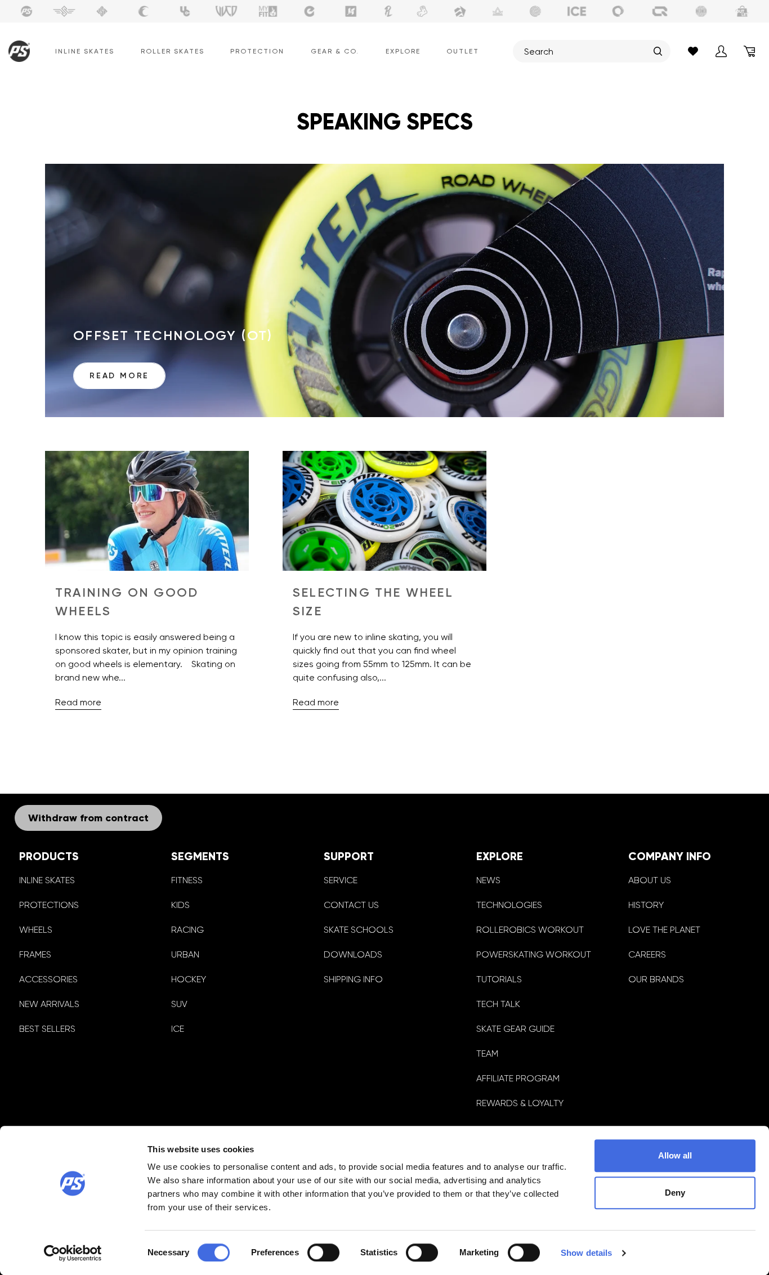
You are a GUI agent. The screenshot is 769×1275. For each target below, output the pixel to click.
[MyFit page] (268, 11)
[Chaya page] (143, 11)
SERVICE (340, 880)
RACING (187, 929)
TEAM (487, 1053)
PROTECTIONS (49, 905)
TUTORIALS (499, 979)
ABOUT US (649, 880)
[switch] (323, 1252)
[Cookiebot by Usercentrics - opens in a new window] (73, 1253)
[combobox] (586, 51)
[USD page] (102, 11)
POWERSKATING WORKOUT (533, 954)
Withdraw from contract (88, 818)
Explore (403, 51)
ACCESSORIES (48, 979)
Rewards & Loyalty (520, 1103)
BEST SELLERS (47, 1028)
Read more (119, 376)
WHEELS (35, 929)
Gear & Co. (335, 51)
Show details (586, 1253)
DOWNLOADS (353, 954)
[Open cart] (749, 51)
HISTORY (646, 905)
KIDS (180, 905)
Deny (675, 1192)
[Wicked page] (226, 11)
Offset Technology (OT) (173, 335)
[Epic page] (460, 11)
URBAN (185, 954)
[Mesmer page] (701, 11)
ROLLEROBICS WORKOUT (530, 929)
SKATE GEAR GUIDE (515, 1028)
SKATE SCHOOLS (359, 929)
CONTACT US (351, 905)
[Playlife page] (388, 11)
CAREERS (647, 954)
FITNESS (187, 880)
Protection (257, 51)
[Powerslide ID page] (535, 11)
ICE (177, 1028)
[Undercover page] (185, 11)
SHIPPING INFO (353, 979)
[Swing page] (64, 11)
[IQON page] (660, 11)
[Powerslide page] (26, 11)
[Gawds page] (618, 11)
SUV (179, 1004)
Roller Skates (172, 51)
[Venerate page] (497, 11)
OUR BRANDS (656, 979)
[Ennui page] (309, 11)
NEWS (488, 880)
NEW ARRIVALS (49, 1004)
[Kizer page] (351, 11)
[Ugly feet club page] (422, 11)
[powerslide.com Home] (16, 51)
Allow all (675, 1155)
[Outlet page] (742, 11)
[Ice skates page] (577, 11)
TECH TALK (498, 1004)
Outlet (462, 51)
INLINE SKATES (47, 880)
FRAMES (35, 954)
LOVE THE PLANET (664, 929)
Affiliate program (518, 1078)
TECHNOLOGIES (509, 905)
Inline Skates (84, 51)
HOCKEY (188, 979)
